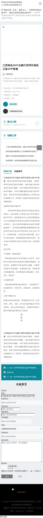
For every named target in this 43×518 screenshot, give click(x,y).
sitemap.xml (19, 511)
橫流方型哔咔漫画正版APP (20, 13)
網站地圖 (3, 517)
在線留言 (18, 171)
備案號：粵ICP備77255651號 (15, 508)
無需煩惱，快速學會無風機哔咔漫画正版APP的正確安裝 (22, 160)
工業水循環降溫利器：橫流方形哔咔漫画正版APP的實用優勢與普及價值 (22, 147)
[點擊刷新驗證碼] (13, 467)
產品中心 (22, 10)
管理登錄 (29, 511)
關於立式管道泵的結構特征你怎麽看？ (20, 156)
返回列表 (10, 372)
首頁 (15, 10)
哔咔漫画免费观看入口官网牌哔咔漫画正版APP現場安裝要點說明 (22, 151)
